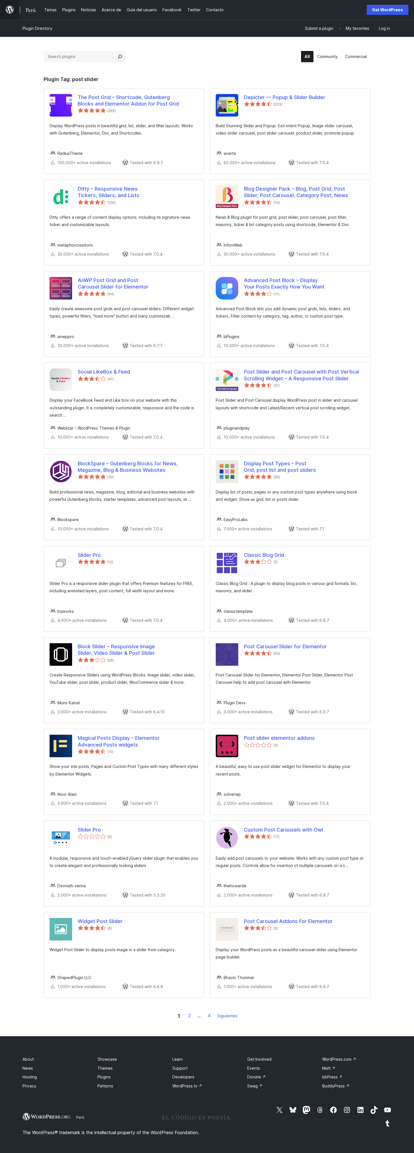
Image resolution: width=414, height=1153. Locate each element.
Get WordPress (387, 9)
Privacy (29, 1085)
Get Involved (259, 1059)
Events (253, 1068)
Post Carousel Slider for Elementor (285, 646)
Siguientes (227, 1015)
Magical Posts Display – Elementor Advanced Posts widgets (119, 741)
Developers (183, 1076)
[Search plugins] (120, 56)
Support (180, 1068)
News (28, 1068)
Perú (80, 1117)
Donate (256, 1076)
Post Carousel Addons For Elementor (288, 921)
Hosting (30, 1076)
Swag (254, 1085)
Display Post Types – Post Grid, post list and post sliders (280, 467)
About (28, 1059)
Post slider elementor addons (279, 738)
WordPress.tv (187, 1085)
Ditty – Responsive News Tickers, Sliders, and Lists (108, 192)
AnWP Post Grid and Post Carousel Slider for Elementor (113, 283)
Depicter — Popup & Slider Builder (284, 97)
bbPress (332, 1076)
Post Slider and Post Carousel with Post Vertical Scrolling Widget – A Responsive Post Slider (301, 375)
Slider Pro (89, 555)
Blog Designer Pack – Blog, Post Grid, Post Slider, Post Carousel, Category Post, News (296, 192)
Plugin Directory (37, 28)
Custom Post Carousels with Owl (283, 830)
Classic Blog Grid (264, 555)
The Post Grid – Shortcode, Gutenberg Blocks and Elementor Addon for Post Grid (128, 100)
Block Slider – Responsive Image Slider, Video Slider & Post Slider (116, 649)
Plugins (104, 1076)
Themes (105, 1068)
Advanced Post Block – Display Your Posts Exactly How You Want (284, 283)
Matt (328, 1068)
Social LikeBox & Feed (104, 372)
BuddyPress (336, 1085)
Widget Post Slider (100, 921)
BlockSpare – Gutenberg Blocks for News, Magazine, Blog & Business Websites (128, 467)
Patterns (105, 1085)
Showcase (107, 1059)
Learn (177, 1059)
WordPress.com (339, 1059)
